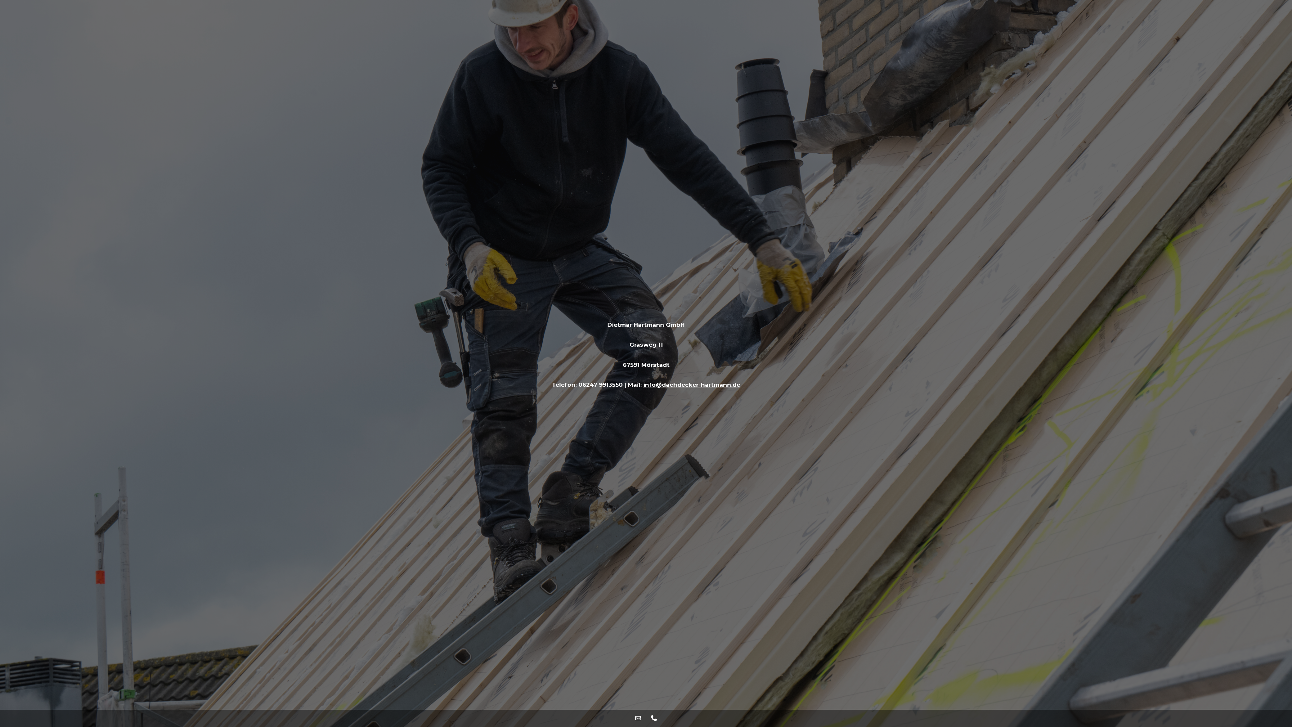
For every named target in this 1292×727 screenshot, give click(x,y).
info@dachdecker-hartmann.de (691, 384)
